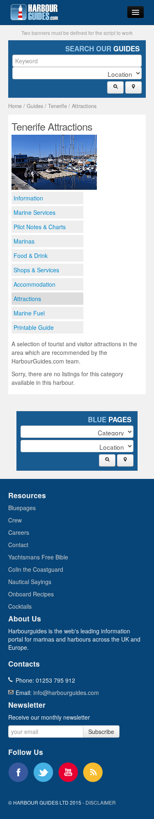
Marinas (24, 241)
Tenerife (57, 106)
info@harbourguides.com (66, 692)
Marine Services (34, 212)
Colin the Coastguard (35, 569)
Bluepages (22, 508)
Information (28, 198)
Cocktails (20, 606)
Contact (18, 545)
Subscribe (101, 731)
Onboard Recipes (31, 594)
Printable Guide (34, 327)
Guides (35, 106)
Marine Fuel (29, 313)
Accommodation (34, 284)
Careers (18, 532)
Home (15, 106)
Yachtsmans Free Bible (38, 557)
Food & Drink (31, 255)
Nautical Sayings (29, 581)
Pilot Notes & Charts (40, 227)
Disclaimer (100, 802)
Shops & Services (36, 270)
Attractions (84, 106)
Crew (15, 520)
